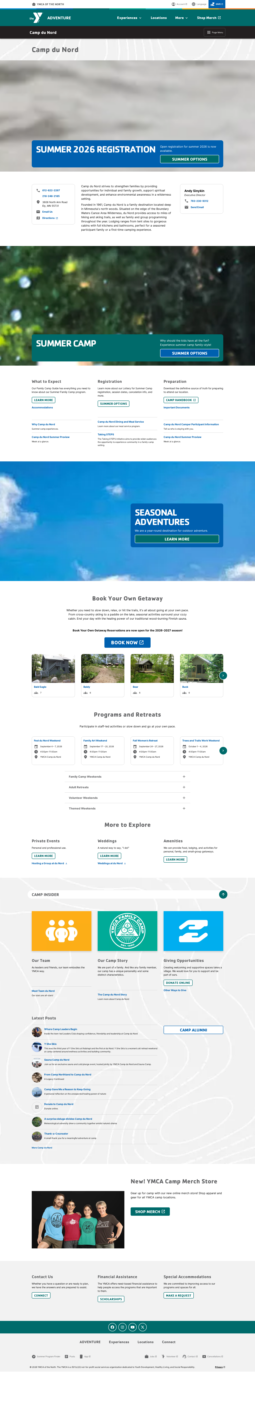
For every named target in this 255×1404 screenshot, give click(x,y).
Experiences (129, 18)
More (182, 18)
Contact (190, 1356)
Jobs (150, 1356)
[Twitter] (142, 1327)
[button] (127, 776)
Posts (69, 1356)
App (85, 1356)
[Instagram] (122, 1327)
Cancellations (212, 1356)
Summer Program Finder (46, 1356)
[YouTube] (132, 1327)
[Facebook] (112, 1327)
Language (199, 4)
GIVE (217, 4)
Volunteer (169, 1356)
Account (179, 4)
